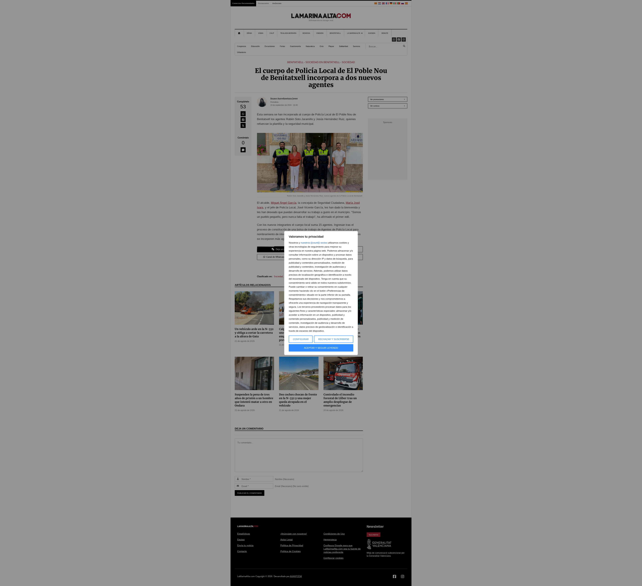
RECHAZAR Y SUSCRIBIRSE (333, 339)
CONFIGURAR (301, 339)
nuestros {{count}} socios (314, 242)
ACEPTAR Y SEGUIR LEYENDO (321, 348)
